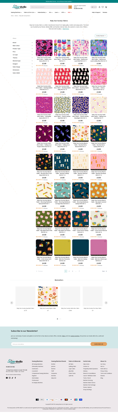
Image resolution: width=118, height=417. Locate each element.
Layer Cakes (72, 368)
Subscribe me (98, 344)
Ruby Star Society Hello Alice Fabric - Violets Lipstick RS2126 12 (98, 87)
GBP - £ (93, 7)
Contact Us (86, 366)
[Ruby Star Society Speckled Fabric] (25, 296)
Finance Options (87, 387)
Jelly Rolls (71, 371)
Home (12, 15)
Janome (53, 366)
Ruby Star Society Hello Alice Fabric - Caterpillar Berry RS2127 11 (44, 116)
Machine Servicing (88, 380)
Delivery (85, 371)
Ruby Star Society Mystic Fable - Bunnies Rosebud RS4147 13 (99, 173)
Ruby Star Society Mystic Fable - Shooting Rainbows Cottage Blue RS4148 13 (62, 201)
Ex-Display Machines (37, 382)
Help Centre (86, 364)
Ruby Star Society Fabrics (24, 15)
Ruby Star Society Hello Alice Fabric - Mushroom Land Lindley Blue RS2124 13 (98, 59)
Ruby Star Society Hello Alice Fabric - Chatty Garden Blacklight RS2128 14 (80, 116)
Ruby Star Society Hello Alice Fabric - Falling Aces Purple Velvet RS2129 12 (44, 144)
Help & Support (96, 12)
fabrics (64, 336)
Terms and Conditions (106, 373)
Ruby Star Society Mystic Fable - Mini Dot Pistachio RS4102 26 (62, 258)
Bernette (53, 375)
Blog (102, 378)
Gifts (62, 12)
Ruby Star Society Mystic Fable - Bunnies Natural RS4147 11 (80, 173)
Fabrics (16, 15)
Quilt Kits (71, 375)
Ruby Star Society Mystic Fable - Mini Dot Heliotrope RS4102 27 (99, 258)
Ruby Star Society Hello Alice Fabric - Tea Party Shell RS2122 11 (62, 59)
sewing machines (75, 336)
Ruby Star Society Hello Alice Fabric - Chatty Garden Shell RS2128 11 (62, 116)
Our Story (103, 364)
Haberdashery (42, 12)
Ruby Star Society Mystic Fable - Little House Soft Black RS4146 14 (44, 258)
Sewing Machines (15, 12)
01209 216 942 (10, 367)
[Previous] (11, 302)
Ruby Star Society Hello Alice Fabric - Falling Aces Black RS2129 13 (62, 144)
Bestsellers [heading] (59, 280)
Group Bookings (87, 389)
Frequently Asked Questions (90, 368)
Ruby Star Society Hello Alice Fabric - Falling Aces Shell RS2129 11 (98, 116)
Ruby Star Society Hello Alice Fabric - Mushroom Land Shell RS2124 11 (80, 59)
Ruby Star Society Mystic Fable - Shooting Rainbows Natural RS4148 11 (44, 201)
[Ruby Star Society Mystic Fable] (48, 296)
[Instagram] (9, 378)
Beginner (34, 375)
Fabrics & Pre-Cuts (29, 12)
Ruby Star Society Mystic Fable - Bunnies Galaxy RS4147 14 (62, 173)
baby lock (53, 378)
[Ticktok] (12, 378)
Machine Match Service (89, 382)
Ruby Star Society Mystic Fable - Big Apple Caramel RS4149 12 (98, 201)
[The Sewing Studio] (19, 7)
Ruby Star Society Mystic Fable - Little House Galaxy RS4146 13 (80, 230)
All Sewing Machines (37, 364)
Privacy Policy (104, 371)
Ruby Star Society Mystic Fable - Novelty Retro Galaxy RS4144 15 (99, 144)
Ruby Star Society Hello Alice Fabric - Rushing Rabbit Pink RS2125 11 (44, 87)
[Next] (106, 302)
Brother (53, 364)
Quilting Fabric (72, 366)
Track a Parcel (87, 378)
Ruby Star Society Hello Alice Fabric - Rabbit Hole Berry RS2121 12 (44, 59)
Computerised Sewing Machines (40, 373)
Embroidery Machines (37, 366)
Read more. (66, 29)
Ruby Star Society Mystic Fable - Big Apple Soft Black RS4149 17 (62, 230)
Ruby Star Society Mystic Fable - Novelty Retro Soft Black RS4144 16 (44, 173)
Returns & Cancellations (89, 373)
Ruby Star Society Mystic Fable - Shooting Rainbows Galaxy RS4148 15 (80, 201)
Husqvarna (54, 373)
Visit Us (102, 366)
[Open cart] (106, 7)
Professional (35, 380)
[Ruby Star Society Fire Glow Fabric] (93, 296)
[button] (44, 66)
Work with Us (104, 368)
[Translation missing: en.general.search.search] (70, 7)
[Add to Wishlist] (50, 41)
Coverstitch (35, 371)
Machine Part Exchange (89, 385)
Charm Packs (72, 373)
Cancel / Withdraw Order (89, 375)
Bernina (53, 368)
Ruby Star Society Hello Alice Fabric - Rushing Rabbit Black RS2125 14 (80, 87)
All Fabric (71, 364)
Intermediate (35, 378)
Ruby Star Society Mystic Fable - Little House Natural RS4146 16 (99, 230)
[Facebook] (15, 378)
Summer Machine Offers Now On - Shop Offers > (59, 1)
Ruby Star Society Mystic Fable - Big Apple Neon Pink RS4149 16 (44, 230)
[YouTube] (7, 378)
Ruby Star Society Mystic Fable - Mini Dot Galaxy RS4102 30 (80, 258)
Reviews (105, 12)
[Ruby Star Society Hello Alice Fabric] (70, 296)
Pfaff (52, 371)
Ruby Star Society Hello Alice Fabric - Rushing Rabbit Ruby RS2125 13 (62, 87)
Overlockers (35, 368)
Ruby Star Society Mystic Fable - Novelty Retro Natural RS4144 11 (80, 144)
